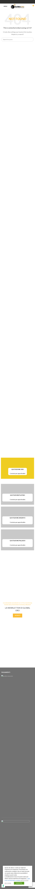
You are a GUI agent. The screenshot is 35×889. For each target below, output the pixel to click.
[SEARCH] (31, 39)
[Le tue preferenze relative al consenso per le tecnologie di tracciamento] (3, 886)
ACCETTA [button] (19, 883)
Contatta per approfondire (17, 473)
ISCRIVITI (17, 615)
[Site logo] (17, 6)
